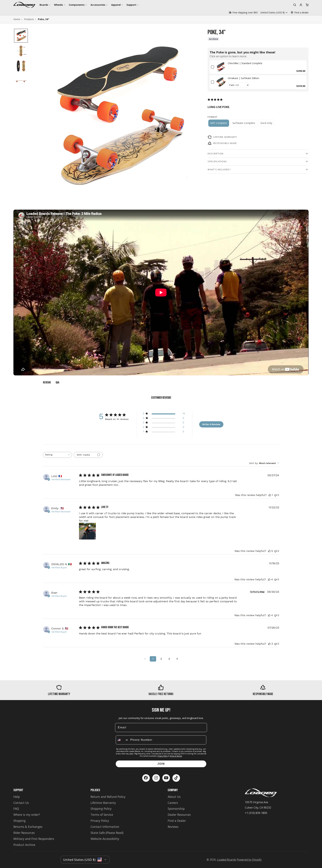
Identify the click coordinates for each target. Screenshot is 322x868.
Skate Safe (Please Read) (107, 833)
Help (16, 797)
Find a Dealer (177, 821)
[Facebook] (146, 778)
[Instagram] (156, 778)
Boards (44, 4)
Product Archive (24, 845)
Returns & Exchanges (27, 827)
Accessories (98, 4)
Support (131, 4)
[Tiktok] (176, 778)
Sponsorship (176, 809)
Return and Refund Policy (108, 797)
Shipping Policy (101, 809)
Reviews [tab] (47, 382)
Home (16, 19)
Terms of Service (176, 756)
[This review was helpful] (269, 551)
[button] (21, 36)
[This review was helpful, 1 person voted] (270, 495)
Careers (173, 803)
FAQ (16, 809)
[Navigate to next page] (177, 659)
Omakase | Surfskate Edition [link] (243, 78)
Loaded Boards (226, 859)
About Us (174, 797)
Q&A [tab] (57, 382)
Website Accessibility (105, 839)
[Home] (24, 5)
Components (77, 4)
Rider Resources (24, 833)
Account (300, 4)
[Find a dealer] (300, 12)
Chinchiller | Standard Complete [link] (245, 63)
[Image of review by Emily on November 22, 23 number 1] (87, 531)
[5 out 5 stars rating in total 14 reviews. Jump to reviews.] (216, 99)
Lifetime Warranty (103, 803)
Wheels (58, 4)
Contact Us (21, 803)
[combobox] (57, 455)
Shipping (19, 821)
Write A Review (211, 424)
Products (29, 19)
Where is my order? (26, 815)
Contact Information (105, 827)
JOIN (161, 763)
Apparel (116, 4)
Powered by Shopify (249, 859)
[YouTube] (166, 778)
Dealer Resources (179, 815)
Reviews (173, 827)
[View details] (59, 690)
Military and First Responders (33, 839)
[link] (220, 67)
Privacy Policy (162, 756)
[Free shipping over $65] (243, 12)
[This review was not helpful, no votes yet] (275, 495)
